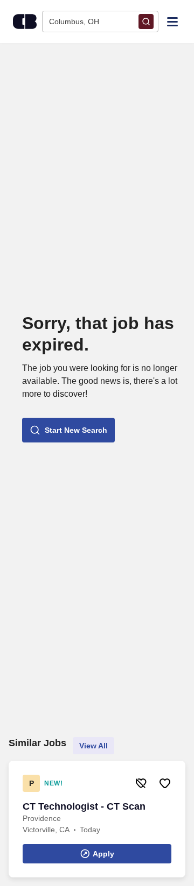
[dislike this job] (141, 783)
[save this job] (165, 783)
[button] (68, 430)
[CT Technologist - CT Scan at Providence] (97, 819)
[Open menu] (172, 21)
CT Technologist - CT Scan (84, 806)
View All (93, 745)
